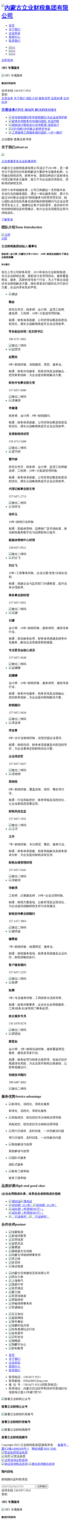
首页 (12, 25)
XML (53, 1448)
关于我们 (14, 29)
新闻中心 (14, 36)
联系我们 (14, 40)
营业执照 (22, 1452)
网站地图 (37, 1448)
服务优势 (44, 98)
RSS (46, 1448)
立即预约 (42, 1486)
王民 (4, 238)
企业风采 (14, 33)
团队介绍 (32, 98)
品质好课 (57, 98)
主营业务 (7, 98)
